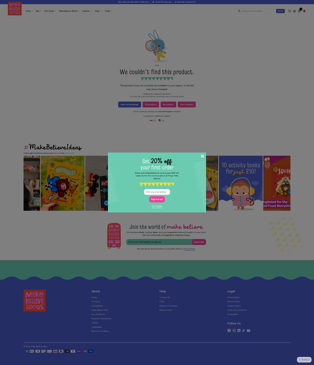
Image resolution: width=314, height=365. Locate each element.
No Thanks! (157, 206)
